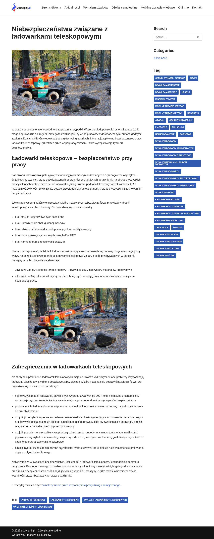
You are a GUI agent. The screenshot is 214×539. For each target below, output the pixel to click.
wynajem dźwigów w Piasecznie (173, 155)
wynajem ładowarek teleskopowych (105, 500)
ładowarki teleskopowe (64, 500)
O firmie (183, 7)
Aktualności (72, 7)
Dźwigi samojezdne (124, 7)
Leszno (186, 92)
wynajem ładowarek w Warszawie (32, 507)
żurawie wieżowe (165, 255)
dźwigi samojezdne (166, 92)
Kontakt (197, 7)
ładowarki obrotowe (33, 500)
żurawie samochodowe (168, 241)
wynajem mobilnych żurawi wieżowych (171, 163)
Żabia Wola (161, 227)
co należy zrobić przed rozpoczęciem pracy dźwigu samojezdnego (81, 485)
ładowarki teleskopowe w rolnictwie (177, 213)
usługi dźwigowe (165, 134)
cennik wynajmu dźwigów (170, 78)
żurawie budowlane (166, 234)
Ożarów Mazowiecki (180, 120)
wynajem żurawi (164, 192)
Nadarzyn (193, 113)
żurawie (177, 227)
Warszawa (185, 134)
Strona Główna (51, 7)
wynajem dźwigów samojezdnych (174, 148)
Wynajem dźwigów (95, 7)
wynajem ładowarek (167, 171)
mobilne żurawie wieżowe (169, 106)
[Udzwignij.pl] (22, 7)
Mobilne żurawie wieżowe (158, 7)
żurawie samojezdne (167, 248)
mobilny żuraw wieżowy (168, 113)
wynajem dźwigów (165, 141)
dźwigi (193, 78)
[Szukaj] (198, 37)
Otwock (159, 120)
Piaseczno (161, 127)
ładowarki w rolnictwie (169, 220)
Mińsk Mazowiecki (165, 99)
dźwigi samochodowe (167, 85)
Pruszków (178, 127)
